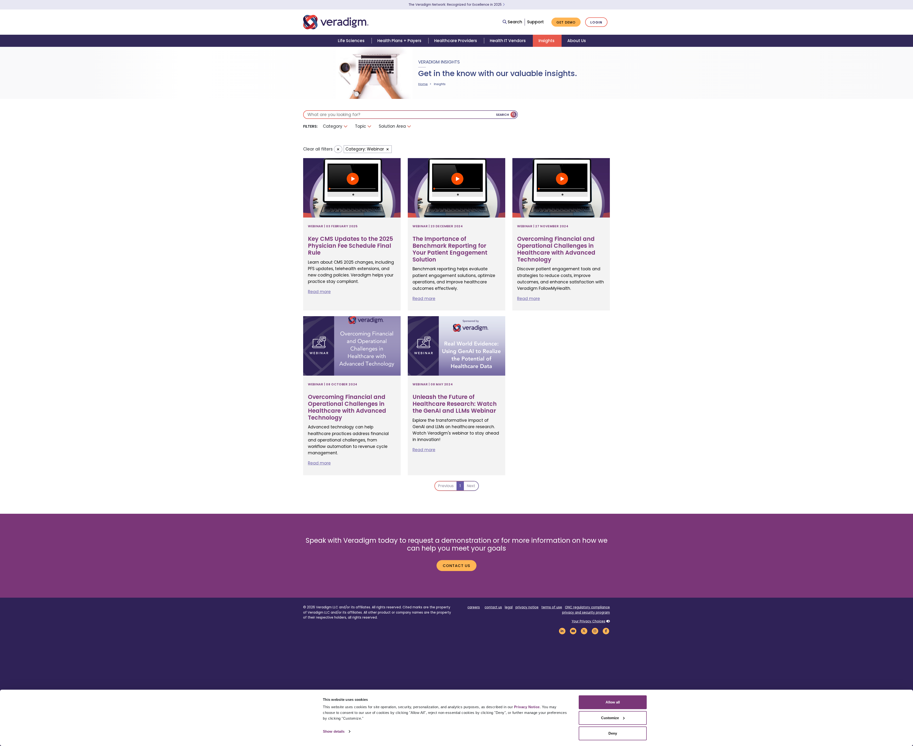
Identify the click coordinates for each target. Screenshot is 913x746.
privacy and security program (586, 612)
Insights (546, 41)
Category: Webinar (365, 149)
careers (473, 607)
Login (596, 22)
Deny (612, 733)
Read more (319, 292)
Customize (610, 718)
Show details (334, 731)
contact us (493, 607)
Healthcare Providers (455, 41)
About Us (576, 41)
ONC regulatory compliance (587, 607)
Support (535, 22)
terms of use (551, 607)
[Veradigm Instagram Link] (595, 631)
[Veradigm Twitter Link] (584, 631)
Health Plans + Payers (399, 41)
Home (423, 84)
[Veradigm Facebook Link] (606, 631)
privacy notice (527, 607)
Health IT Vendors (508, 41)
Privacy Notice (527, 707)
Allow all (613, 702)
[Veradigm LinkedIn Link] (562, 631)
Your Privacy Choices (588, 621)
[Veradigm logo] (336, 22)
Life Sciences (351, 41)
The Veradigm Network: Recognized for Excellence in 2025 (455, 4)
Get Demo (566, 22)
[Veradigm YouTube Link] (573, 631)
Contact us (456, 565)
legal (509, 607)
